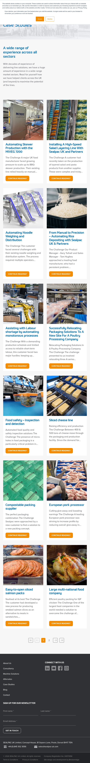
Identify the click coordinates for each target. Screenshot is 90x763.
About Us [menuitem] (7, 663)
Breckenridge (74, 759)
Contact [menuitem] (6, 695)
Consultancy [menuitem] (8, 668)
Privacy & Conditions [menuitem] (30, 759)
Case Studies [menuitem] (9, 684)
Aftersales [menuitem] (7, 679)
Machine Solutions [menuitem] (11, 673)
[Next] (55, 640)
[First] (30, 640)
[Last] (61, 640)
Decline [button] (49, 19)
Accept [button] (40, 19)
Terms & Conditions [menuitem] (10, 759)
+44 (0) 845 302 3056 (17, 746)
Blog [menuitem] (5, 689)
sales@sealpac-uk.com (48, 746)
